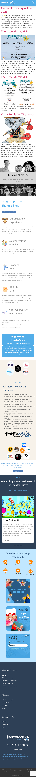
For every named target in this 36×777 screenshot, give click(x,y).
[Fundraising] (18, 570)
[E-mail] (5, 570)
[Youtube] (5, 562)
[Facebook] (18, 562)
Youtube (5, 565)
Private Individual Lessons (9, 680)
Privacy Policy (18, 770)
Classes (4, 675)
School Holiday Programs (9, 678)
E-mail (5, 573)
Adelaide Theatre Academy (9, 686)
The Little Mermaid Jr (14, 77)
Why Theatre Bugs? (7, 700)
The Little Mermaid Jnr (15, 31)
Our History (5, 702)
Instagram (30, 565)
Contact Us (5, 724)
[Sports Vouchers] (30, 571)
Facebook (18, 565)
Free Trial (4, 722)
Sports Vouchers (30, 574)
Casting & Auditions (7, 683)
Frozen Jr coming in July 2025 (16, 10)
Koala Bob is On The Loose (18, 114)
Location (4, 708)
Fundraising (18, 573)
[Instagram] (30, 562)
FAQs (3, 727)
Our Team (5, 705)
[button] (3, 345)
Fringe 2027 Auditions (12, 520)
